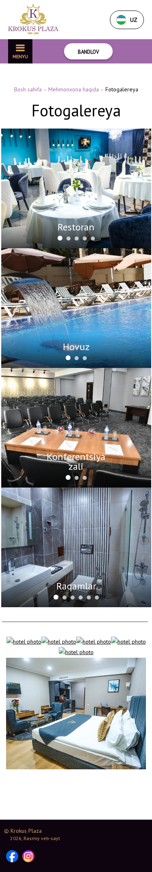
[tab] (60, 238)
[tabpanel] (76, 188)
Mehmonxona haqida (74, 89)
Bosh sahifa (28, 89)
